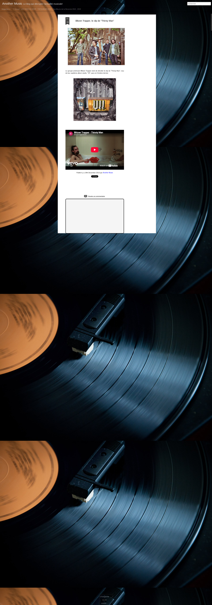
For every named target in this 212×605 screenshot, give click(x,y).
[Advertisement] (136, 52)
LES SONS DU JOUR (28, 9)
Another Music (108, 172)
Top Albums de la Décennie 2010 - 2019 (67, 9)
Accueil (17, 9)
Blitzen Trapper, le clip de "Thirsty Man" (95, 21)
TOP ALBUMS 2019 (44, 9)
